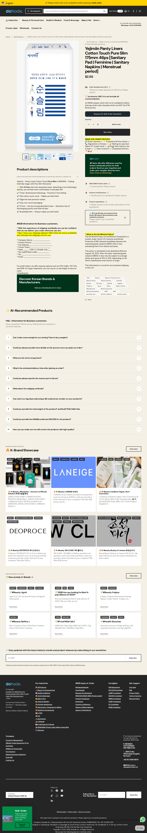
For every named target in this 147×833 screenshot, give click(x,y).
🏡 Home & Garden (42, 702)
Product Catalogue (82, 699)
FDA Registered (114, 687)
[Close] (30, 808)
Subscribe (134, 795)
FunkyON (9, 757)
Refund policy (62, 812)
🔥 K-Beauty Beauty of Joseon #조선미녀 (117, 550)
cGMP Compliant (115, 693)
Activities (9, 746)
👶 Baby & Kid (40, 699)
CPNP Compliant (115, 702)
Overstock (79, 702)
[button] (133, 11)
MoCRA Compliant (115, 696)
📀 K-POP (38, 713)
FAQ (130, 690)
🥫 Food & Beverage (42, 696)
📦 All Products (40, 687)
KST (12, 705)
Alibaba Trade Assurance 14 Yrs (17, 743)
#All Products (19, 37)
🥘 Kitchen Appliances (43, 704)
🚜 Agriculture (40, 719)
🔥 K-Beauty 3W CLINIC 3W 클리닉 (68, 550)
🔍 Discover (39, 730)
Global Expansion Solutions (16, 755)
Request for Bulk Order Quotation (108, 114)
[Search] (105, 11)
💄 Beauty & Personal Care (45, 690)
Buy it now (108, 132)
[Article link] (28, 484)
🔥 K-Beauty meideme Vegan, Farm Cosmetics (114, 492)
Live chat (132, 687)
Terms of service (135, 696)
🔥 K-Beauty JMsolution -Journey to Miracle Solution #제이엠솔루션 (27, 492)
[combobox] (75, 11)
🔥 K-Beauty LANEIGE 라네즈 (66, 491)
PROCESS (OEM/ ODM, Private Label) (88, 696)
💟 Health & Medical (42, 693)
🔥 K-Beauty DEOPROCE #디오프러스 (24, 550)
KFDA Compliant (114, 707)
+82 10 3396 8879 (135, 25)
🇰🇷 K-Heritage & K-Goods (44, 724)
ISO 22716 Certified (116, 690)
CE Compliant (114, 704)
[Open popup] (109, 87)
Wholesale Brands (82, 687)
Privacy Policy (134, 693)
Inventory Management (14, 740)
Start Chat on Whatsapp (101, 172)
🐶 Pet (37, 716)
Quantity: (88, 119)
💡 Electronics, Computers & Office (48, 707)
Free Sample (80, 690)
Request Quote (22, 825)
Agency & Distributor (83, 710)
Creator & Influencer (82, 704)
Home (8, 37)
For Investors (10, 752)
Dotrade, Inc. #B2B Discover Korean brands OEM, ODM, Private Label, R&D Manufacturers (17, 694)
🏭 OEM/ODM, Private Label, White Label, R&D (52, 727)
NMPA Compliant (115, 699)
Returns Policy (134, 699)
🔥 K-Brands (39, 722)
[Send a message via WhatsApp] (143, 819)
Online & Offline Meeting (84, 707)
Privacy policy (72, 812)
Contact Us (10, 760)
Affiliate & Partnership (14, 749)
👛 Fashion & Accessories (44, 710)
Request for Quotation (83, 693)
